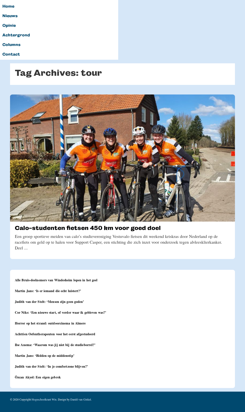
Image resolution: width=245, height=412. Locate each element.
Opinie (9, 25)
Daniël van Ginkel (80, 399)
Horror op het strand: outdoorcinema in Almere (50, 323)
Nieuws (10, 16)
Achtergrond (16, 35)
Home (8, 6)
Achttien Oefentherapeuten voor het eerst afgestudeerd (55, 333)
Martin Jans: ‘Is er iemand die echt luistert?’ (48, 290)
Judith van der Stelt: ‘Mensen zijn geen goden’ (49, 301)
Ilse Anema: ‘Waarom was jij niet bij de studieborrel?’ (55, 344)
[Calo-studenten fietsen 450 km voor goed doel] (122, 158)
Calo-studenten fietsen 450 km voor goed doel (88, 227)
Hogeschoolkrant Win (44, 399)
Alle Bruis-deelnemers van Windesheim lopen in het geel (56, 280)
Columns (11, 45)
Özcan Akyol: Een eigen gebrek (38, 377)
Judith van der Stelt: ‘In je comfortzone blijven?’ (51, 366)
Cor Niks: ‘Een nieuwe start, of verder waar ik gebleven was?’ (60, 312)
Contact (11, 54)
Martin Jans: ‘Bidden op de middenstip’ (44, 355)
